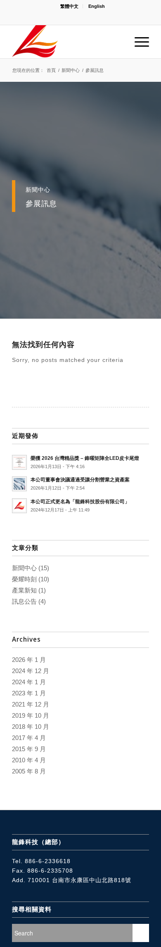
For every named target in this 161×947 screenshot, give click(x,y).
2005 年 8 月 (29, 771)
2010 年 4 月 (29, 760)
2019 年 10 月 (30, 715)
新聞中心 (71, 70)
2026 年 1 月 (29, 659)
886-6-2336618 (48, 861)
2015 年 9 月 (29, 748)
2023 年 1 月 (29, 693)
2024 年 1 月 (29, 681)
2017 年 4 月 (29, 737)
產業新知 (24, 590)
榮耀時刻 (24, 579)
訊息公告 (24, 601)
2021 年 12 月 (30, 704)
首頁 (51, 70)
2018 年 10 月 (30, 726)
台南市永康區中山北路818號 (91, 880)
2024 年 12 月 (30, 670)
